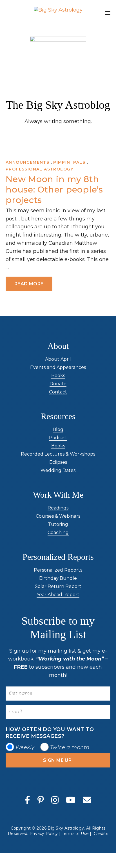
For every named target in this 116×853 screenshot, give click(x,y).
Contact (58, 392)
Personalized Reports (58, 570)
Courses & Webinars (58, 516)
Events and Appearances (58, 367)
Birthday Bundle (58, 578)
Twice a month (70, 747)
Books (58, 375)
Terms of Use (75, 833)
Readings (58, 508)
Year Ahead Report (58, 594)
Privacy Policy (44, 833)
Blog (58, 429)
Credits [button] (101, 833)
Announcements (27, 162)
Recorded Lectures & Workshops (58, 454)
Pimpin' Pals (69, 162)
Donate (58, 383)
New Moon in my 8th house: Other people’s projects (54, 189)
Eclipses (58, 462)
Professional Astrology (39, 169)
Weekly (25, 747)
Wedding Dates (58, 470)
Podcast (58, 437)
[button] (107, 14)
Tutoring (58, 524)
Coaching (58, 532)
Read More (29, 283)
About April (58, 359)
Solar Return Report (58, 586)
